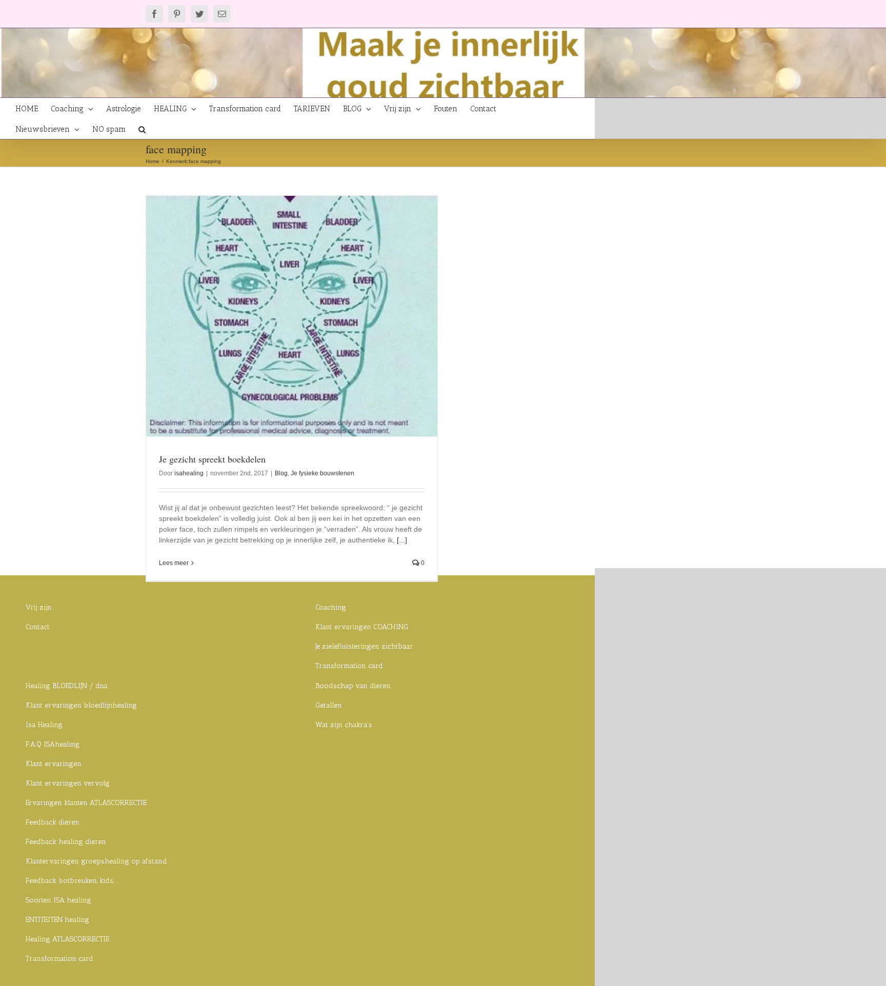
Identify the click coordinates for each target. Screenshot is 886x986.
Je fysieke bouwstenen (322, 473)
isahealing (189, 473)
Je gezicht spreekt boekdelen (212, 459)
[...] (402, 540)
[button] (142, 128)
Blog (281, 473)
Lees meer (174, 563)
